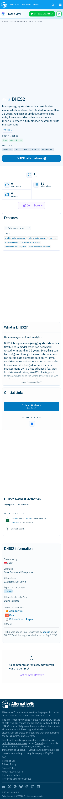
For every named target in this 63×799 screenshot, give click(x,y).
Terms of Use (9, 760)
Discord (39, 743)
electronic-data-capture (15, 247)
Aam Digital (16, 610)
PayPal (49, 753)
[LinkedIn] (38, 786)
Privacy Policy (9, 764)
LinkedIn (21, 749)
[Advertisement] (31, 57)
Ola (24, 719)
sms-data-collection (31, 242)
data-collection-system (39, 247)
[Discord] (3, 786)
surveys (53, 238)
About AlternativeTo (12, 771)
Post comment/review (31, 675)
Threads (45, 746)
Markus (34, 719)
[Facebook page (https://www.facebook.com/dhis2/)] (32, 424)
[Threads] (26, 786)
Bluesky (36, 746)
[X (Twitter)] (9, 786)
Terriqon (15, 522)
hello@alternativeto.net (14, 743)
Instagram (7, 749)
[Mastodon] (15, 786)
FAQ (4, 757)
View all (8, 623)
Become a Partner (11, 775)
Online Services (11, 600)
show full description (31, 381)
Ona (11, 615)
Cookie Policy (9, 768)
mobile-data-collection (15, 238)
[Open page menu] (60, 4)
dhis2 (10, 562)
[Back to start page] (4, 5)
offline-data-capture (37, 238)
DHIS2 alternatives (29, 158)
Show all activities (18, 529)
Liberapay (37, 753)
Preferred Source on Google (16, 778)
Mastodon (26, 746)
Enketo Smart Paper (21, 619)
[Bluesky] (21, 786)
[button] (7, 130)
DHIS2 (28, 518)
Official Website (31, 406)
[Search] (53, 4)
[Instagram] (32, 786)
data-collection (12, 242)
